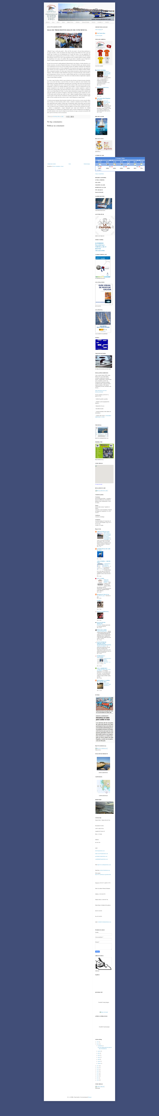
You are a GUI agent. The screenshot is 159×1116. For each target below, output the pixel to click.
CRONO (78, 22)
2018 (98, 1044)
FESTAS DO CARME (101, 630)
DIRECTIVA (70, 22)
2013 (98, 1074)
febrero (99, 1063)
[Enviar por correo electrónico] (67, 116)
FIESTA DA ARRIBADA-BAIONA (106, 581)
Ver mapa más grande (98, 484)
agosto (99, 1051)
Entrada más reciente (52, 163)
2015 (98, 1069)
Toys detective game (101, 595)
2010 (98, 1080)
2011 (98, 1078)
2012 (98, 1076)
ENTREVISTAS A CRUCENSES (101, 656)
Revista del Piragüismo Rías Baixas (107, 102)
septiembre (100, 1045)
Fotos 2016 (99, 625)
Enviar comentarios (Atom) (58, 166)
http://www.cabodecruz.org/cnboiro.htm (103, 874)
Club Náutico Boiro (101, 33)
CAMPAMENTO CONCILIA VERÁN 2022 (107, 565)
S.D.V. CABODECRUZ (102, 668)
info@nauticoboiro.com (100, 850)
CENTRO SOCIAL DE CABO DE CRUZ (103, 549)
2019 (98, 1042)
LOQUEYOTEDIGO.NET (102, 631)
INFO (58, 22)
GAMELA (100, 22)
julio (99, 1053)
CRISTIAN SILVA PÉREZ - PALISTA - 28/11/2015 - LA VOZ (107, 661)
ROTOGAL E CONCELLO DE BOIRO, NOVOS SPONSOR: (107, 73)
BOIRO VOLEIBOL (101, 70)
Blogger (89, 1097)
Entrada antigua (87, 163)
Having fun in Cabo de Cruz (103, 594)
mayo (99, 1057)
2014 (53, 22)
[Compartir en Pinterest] (73, 116)
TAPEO (107, 22)
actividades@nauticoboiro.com (101, 856)
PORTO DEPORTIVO (103, 772)
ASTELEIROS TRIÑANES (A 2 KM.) (103, 416)
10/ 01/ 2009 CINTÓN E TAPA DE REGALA (107, 684)
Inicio (70, 163)
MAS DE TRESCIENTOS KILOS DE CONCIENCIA (105, 1048)
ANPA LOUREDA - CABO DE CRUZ (103, 561)
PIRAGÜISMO (85, 22)
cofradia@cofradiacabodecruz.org (104, 922)
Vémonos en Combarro (101, 646)
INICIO (48, 22)
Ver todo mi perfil (98, 35)
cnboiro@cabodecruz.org (105, 870)
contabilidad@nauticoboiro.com (101, 859)
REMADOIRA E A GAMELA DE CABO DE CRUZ (103, 681)
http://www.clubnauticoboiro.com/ (104, 864)
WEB (63, 22)
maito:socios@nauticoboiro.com (101, 853)
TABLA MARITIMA (99, 173)
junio (99, 1055)
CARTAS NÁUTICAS (103, 795)
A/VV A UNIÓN (100, 578)
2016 (98, 1067)
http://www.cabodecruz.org (102, 87)
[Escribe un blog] (68, 116)
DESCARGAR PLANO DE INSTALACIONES (100, 391)
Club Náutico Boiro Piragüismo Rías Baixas (103, 99)
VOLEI (93, 22)
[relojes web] (103, 1010)
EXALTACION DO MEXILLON (101, 623)
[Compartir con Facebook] (71, 116)
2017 (98, 1065)
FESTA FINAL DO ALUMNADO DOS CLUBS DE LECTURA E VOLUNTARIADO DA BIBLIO (107, 536)
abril (99, 1059)
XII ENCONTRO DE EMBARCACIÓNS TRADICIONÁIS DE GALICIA (104, 643)
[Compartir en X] (70, 116)
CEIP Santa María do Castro (103, 531)
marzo (99, 1061)
